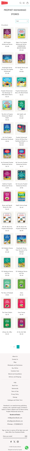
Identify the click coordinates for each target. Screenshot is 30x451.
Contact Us (15, 359)
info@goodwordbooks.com (15, 418)
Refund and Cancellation (15, 374)
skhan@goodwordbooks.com (15, 421)
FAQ (15, 382)
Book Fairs (15, 385)
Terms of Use (15, 391)
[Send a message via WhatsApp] (26, 447)
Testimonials (15, 388)
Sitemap (15, 397)
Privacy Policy (15, 394)
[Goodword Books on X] (14, 441)
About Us (15, 356)
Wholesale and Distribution (15, 365)
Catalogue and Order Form (15, 400)
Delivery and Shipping (15, 377)
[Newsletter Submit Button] (26, 436)
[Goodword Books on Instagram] (18, 441)
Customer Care (15, 371)
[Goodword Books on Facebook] (11, 441)
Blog (15, 362)
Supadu (20, 449)
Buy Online (15, 368)
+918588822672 (18, 424)
